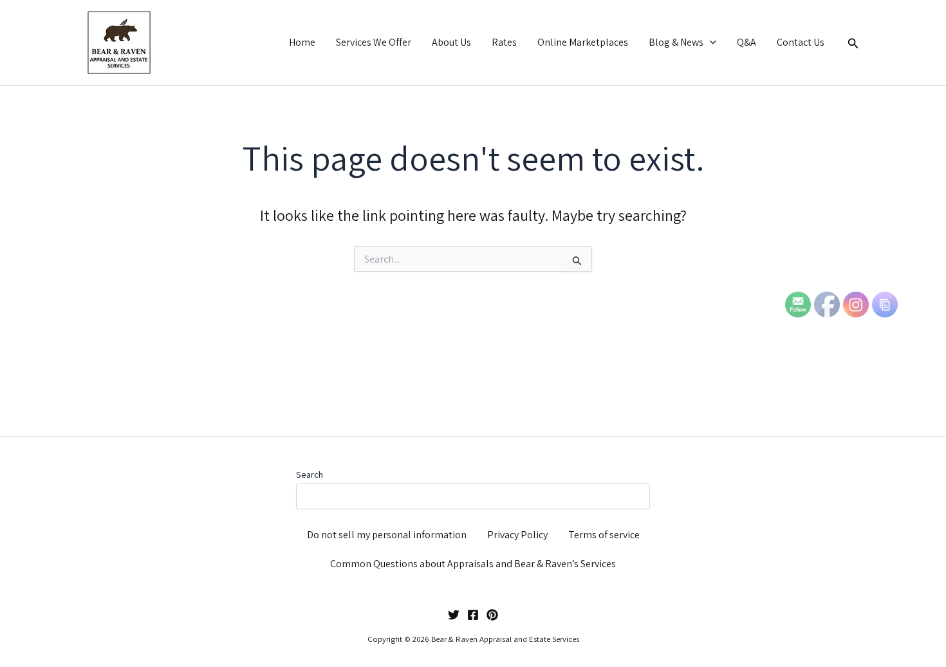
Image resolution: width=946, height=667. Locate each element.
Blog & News (676, 42)
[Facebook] (473, 615)
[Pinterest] (492, 615)
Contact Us (800, 42)
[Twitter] (453, 615)
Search (309, 474)
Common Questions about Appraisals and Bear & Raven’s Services (473, 563)
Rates (504, 42)
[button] (709, 42)
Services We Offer (373, 42)
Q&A (746, 42)
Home (302, 42)
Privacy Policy (517, 534)
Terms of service (604, 534)
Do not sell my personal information (387, 534)
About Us (451, 42)
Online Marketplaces (582, 42)
